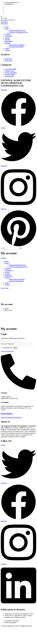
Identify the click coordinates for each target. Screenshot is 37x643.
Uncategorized (9, 76)
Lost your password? (7, 351)
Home (7, 308)
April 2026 (8, 59)
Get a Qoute (4, 288)
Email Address (7, 414)
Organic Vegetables (11, 72)
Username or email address (12, 338)
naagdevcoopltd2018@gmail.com (11, 417)
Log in (15, 347)
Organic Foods (9, 71)
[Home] (3, 258)
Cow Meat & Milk (10, 69)
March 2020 (8, 60)
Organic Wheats (10, 74)
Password (7, 344)
